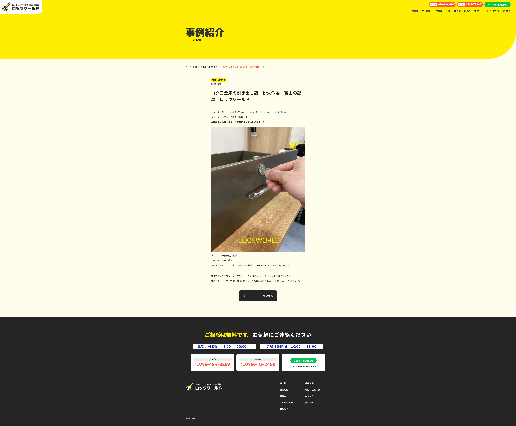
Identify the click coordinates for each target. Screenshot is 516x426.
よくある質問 (492, 10)
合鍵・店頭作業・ (209, 66)
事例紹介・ (197, 66)
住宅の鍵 (426, 10)
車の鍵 (415, 10)
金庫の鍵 (438, 10)
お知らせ (284, 408)
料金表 (467, 10)
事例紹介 (478, 10)
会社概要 (506, 10)
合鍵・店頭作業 (453, 10)
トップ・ (189, 66)
